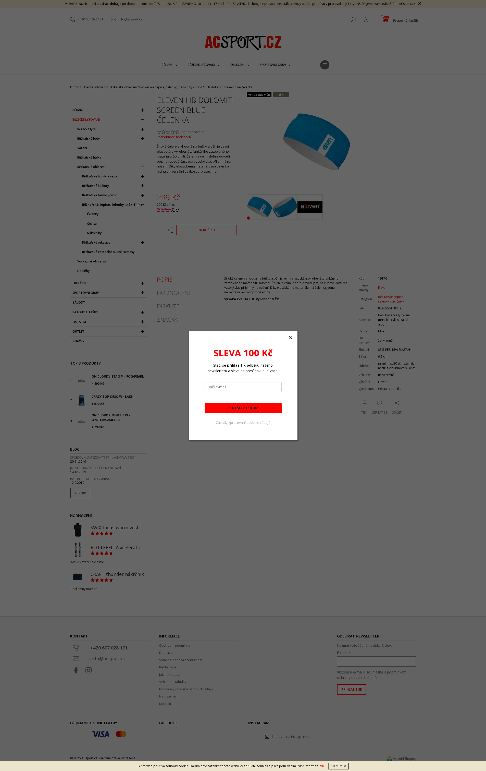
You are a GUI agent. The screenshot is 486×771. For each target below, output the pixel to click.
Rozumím (338, 766)
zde (322, 766)
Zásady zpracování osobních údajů (243, 422)
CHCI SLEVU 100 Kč (243, 408)
